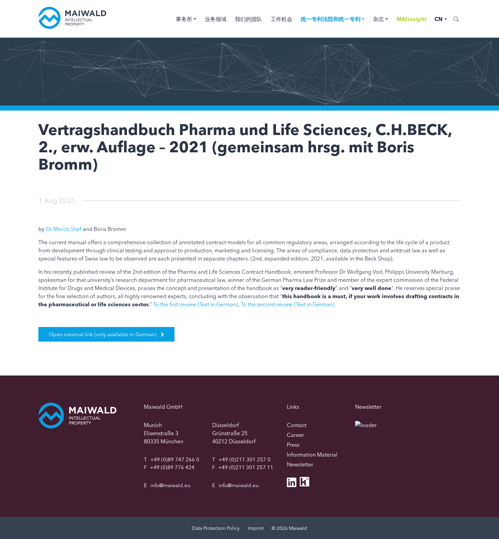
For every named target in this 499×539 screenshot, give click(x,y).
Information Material (312, 454)
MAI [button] (411, 19)
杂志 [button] (378, 19)
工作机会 (281, 19)
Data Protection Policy (216, 528)
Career (295, 434)
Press (293, 444)
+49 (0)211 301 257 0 (245, 459)
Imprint (255, 528)
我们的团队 (248, 19)
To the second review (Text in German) (287, 304)
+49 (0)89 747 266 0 (174, 459)
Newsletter (300, 464)
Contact (297, 425)
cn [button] (439, 19)
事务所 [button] (184, 19)
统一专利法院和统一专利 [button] (331, 19)
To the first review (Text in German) (195, 304)
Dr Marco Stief (63, 229)
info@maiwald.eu (170, 485)
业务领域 (215, 19)
